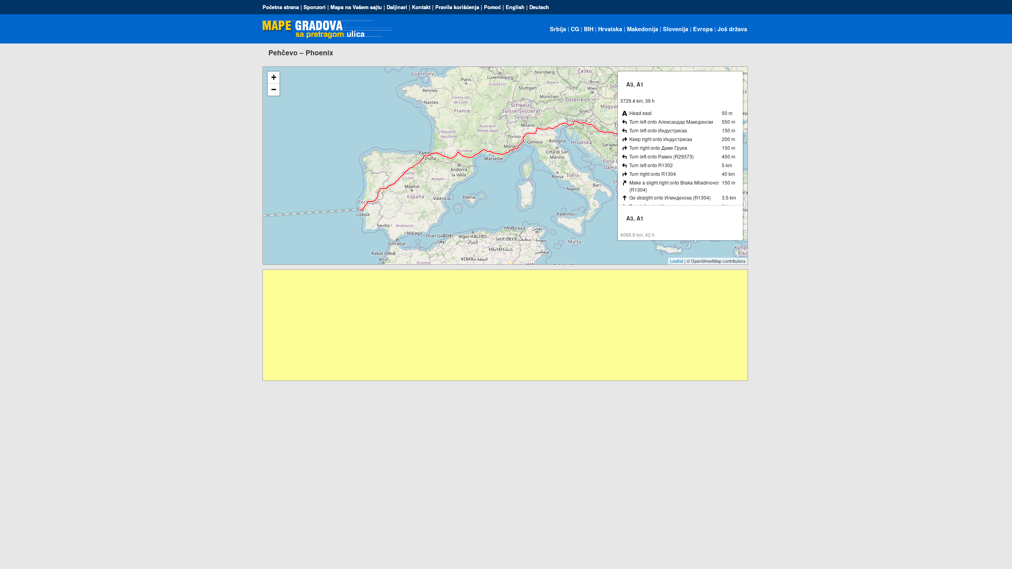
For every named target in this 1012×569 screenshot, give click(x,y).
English (515, 7)
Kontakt (421, 7)
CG (575, 29)
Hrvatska (610, 29)
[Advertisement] (500, 325)
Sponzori (315, 7)
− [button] (273, 89)
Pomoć (492, 7)
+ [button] (273, 77)
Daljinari (397, 7)
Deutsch (539, 7)
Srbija (558, 29)
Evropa (703, 29)
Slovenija (675, 29)
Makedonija (642, 29)
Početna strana (280, 7)
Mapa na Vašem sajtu (356, 7)
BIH (588, 29)
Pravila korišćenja (457, 7)
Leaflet (676, 261)
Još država (732, 29)
